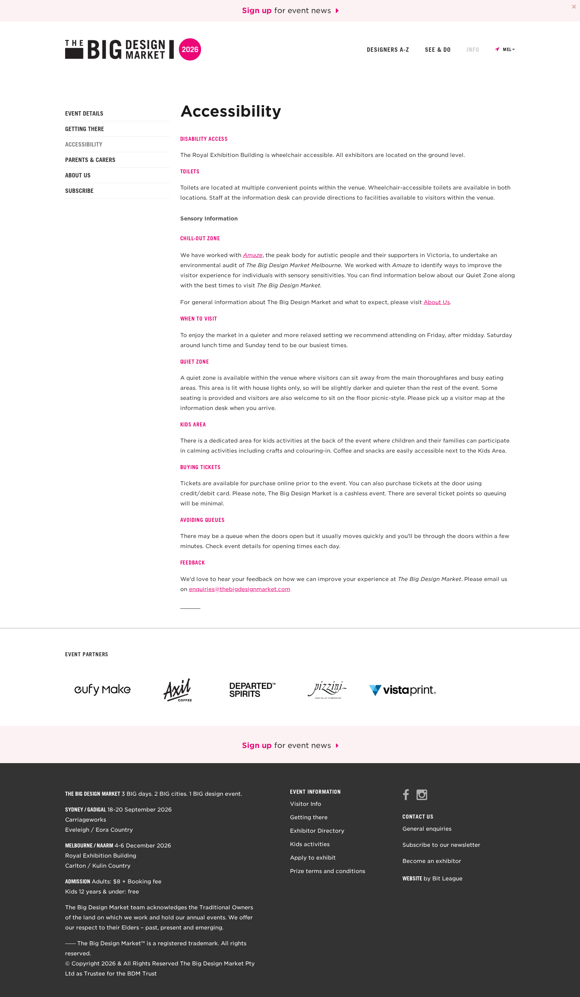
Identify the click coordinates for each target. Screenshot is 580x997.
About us (78, 175)
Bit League (447, 878)
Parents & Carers (90, 159)
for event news (288, 10)
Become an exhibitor (431, 861)
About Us (437, 302)
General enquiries (426, 829)
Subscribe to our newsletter (441, 845)
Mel (507, 49)
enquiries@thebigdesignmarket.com (239, 589)
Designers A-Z (388, 49)
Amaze (252, 255)
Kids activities (310, 844)
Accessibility (83, 144)
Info (473, 49)
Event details (84, 113)
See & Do (438, 49)
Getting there (84, 128)
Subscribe (79, 190)
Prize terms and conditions (327, 871)
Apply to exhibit (313, 858)
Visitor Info (305, 804)
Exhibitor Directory (317, 831)
